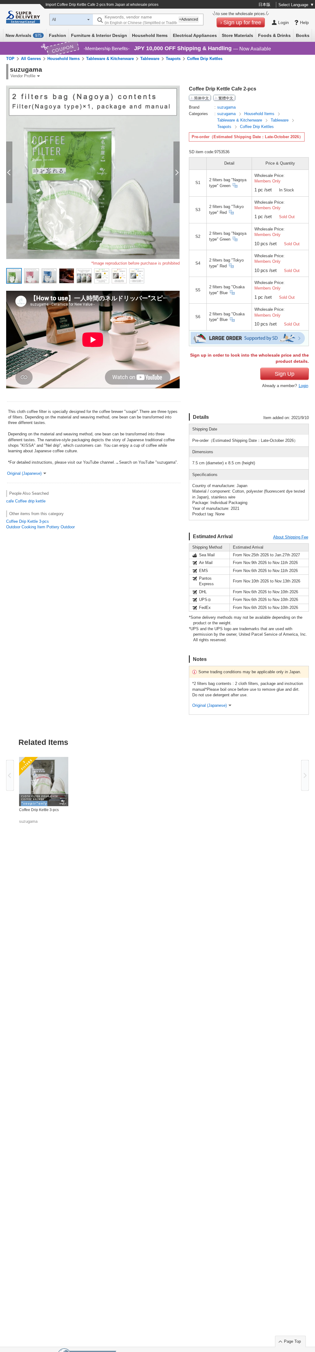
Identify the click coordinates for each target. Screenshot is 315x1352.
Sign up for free (242, 22)
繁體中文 (225, 97)
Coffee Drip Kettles (204, 58)
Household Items (150, 35)
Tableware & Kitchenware (110, 58)
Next (305, 775)
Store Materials (237, 35)
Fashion (57, 35)
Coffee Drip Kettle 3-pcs (27, 521)
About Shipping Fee (290, 537)
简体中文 (201, 97)
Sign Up (284, 374)
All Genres (31, 58)
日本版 (264, 4)
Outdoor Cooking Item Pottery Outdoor (40, 527)
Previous (10, 775)
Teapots (173, 58)
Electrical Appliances (195, 35)
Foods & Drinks (274, 35)
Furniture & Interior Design (99, 35)
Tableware (149, 58)
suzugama (226, 107)
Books (302, 35)
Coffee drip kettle (30, 501)
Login (303, 385)
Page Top (292, 1341)
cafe (10, 501)
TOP (10, 58)
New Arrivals (24, 35)
